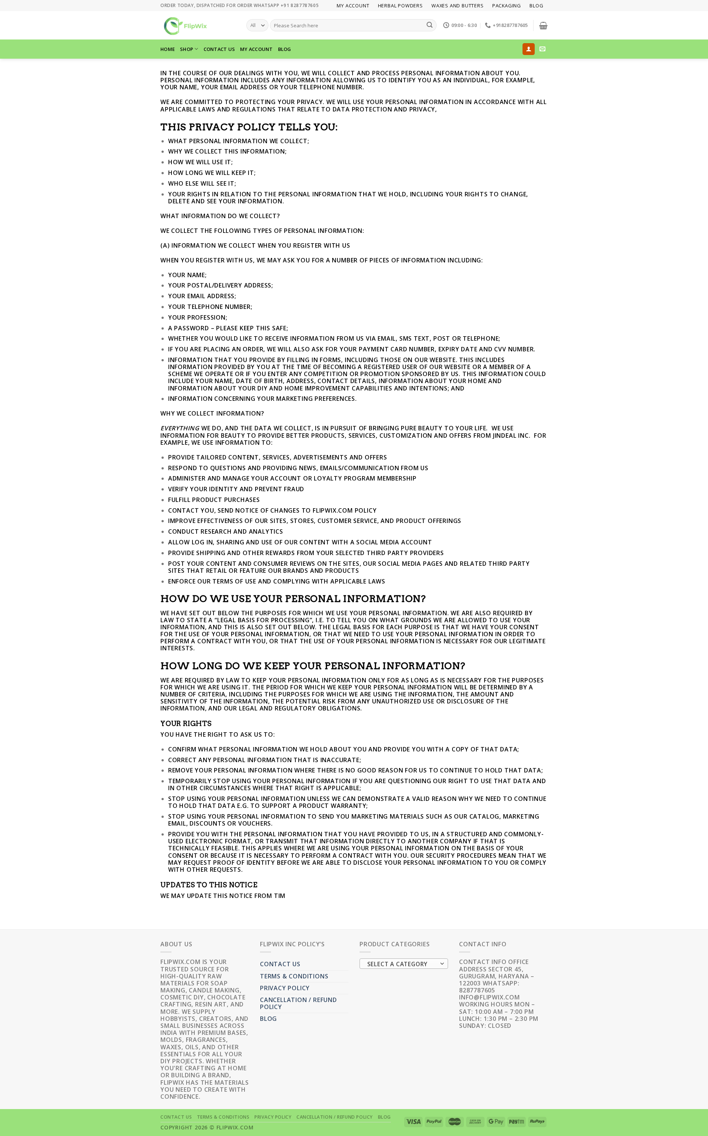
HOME (167, 49)
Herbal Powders (400, 5)
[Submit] (429, 25)
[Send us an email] (542, 49)
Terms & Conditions (294, 976)
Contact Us (219, 49)
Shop (186, 49)
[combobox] (404, 963)
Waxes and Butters (457, 5)
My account (353, 5)
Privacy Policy (285, 988)
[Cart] (543, 25)
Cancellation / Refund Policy (298, 1003)
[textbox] (402, 964)
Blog (536, 5)
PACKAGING (506, 5)
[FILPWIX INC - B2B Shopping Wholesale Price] (197, 25)
